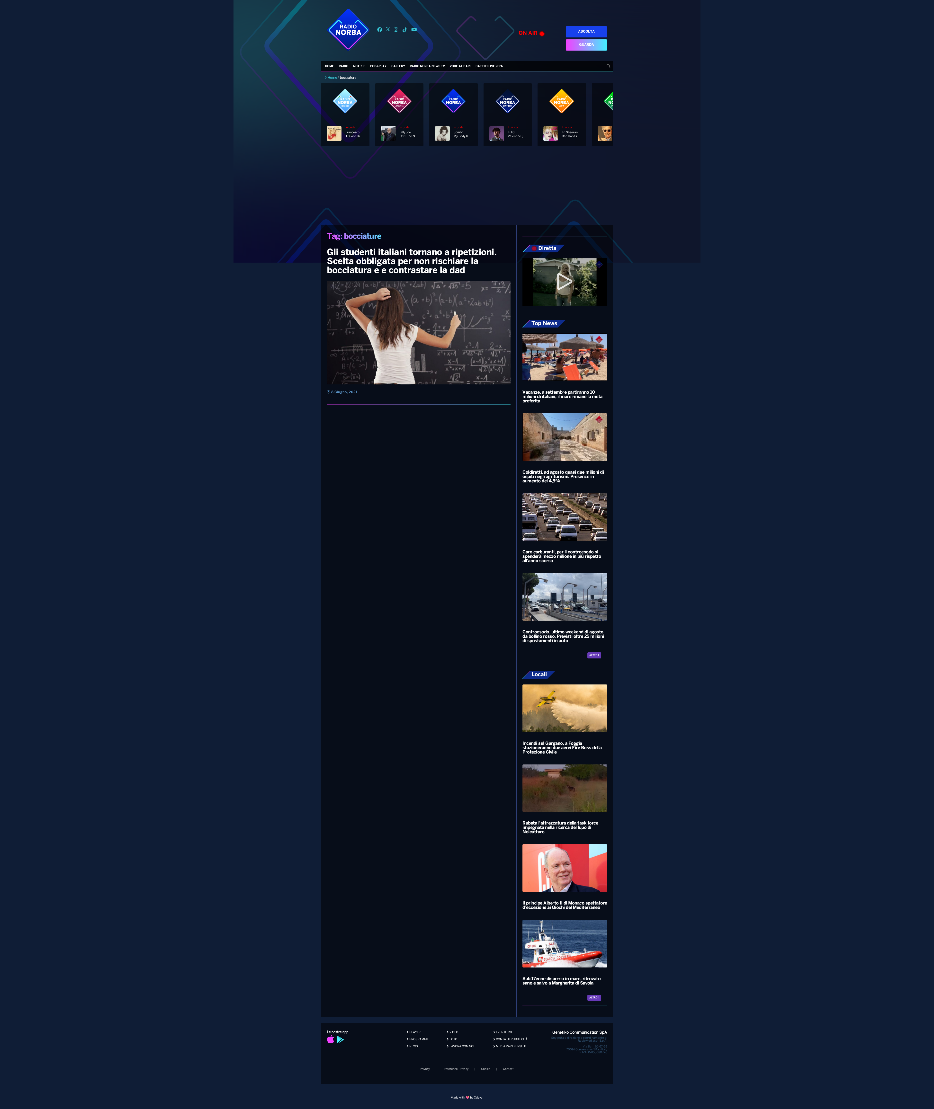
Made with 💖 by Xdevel (467, 1097)
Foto (453, 1039)
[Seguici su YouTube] (414, 30)
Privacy (425, 1069)
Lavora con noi (461, 1046)
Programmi (418, 1039)
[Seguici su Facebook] (379, 30)
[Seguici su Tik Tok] (404, 30)
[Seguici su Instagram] (396, 30)
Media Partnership (510, 1046)
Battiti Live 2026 (489, 66)
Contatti (508, 1069)
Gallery (398, 66)
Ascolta (586, 31)
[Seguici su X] (388, 30)
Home (329, 66)
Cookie (485, 1069)
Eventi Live (504, 1032)
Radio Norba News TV (427, 66)
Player (415, 1032)
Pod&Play (378, 66)
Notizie (359, 66)
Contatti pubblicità (511, 1039)
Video (453, 1032)
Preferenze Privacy (455, 1069)
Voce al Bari (460, 66)
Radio (343, 66)
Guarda (586, 44)
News (413, 1046)
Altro (593, 655)
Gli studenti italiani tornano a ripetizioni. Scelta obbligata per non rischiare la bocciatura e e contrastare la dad (411, 261)
